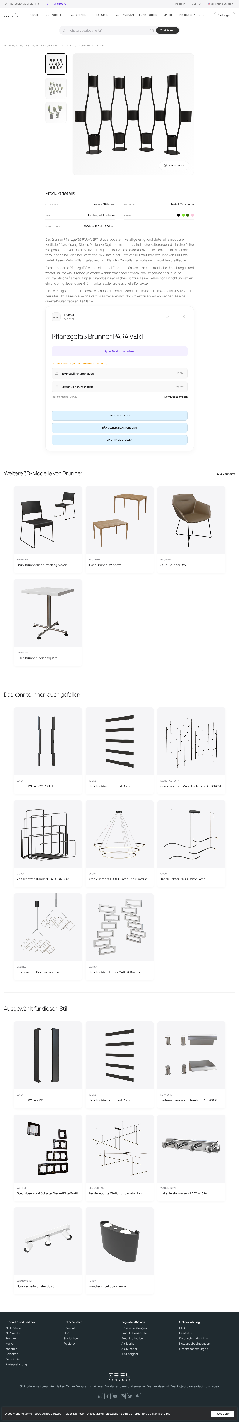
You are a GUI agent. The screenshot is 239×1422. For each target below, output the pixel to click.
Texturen (101, 15)
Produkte (34, 15)
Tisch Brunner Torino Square (37, 658)
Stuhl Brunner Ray (173, 565)
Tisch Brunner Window (105, 565)
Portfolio (69, 1344)
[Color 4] (178, 215)
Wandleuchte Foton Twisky (108, 1286)
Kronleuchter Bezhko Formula (38, 972)
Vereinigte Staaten (222, 3)
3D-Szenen (79, 15)
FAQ (182, 1328)
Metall (175, 204)
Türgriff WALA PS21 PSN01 (35, 786)
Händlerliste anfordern (119, 427)
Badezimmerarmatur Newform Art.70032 (188, 1100)
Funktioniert (149, 15)
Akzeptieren (222, 1414)
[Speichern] (167, 317)
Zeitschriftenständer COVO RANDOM (43, 879)
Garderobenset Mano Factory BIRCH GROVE (191, 786)
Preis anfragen (119, 415)
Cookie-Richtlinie (159, 1414)
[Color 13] (183, 215)
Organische (187, 204)
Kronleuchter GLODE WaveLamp (182, 879)
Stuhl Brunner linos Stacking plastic (42, 565)
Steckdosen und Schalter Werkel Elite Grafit (47, 1193)
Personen (12, 1354)
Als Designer (129, 1354)
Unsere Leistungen (134, 1328)
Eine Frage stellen (120, 439)
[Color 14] (187, 215)
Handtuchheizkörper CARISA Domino (115, 972)
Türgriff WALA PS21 (30, 1100)
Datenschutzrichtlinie (193, 1338)
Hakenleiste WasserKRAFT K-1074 (183, 1193)
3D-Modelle (54, 15)
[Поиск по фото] (151, 30)
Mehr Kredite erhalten (176, 396)
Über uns (69, 1328)
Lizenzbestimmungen (193, 1349)
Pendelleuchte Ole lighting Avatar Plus (116, 1193)
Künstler (11, 1349)
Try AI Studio (57, 3)
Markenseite (226, 474)
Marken (169, 15)
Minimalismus (107, 215)
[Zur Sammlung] (175, 317)
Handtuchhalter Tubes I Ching (110, 786)
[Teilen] (184, 317)
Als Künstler (129, 1349)
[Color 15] (192, 215)
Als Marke (127, 1344)
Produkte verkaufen (134, 1333)
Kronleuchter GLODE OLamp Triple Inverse (118, 879)
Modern (92, 215)
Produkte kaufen (132, 1338)
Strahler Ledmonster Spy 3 (35, 1286)
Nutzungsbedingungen (194, 1344)
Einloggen (224, 15)
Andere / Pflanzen (104, 204)
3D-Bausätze (125, 15)
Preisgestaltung (192, 15)
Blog (66, 1333)
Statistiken (70, 1338)
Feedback (185, 1333)
